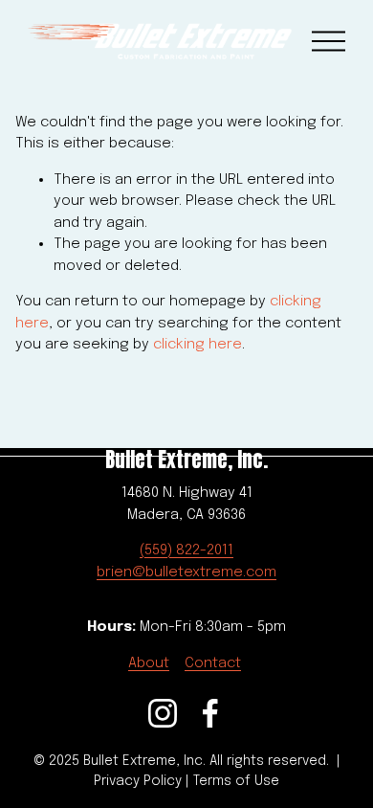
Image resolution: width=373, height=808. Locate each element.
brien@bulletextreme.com (186, 572)
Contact (213, 663)
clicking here (197, 344)
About (148, 663)
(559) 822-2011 (186, 550)
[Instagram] (162, 713)
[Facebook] (210, 713)
